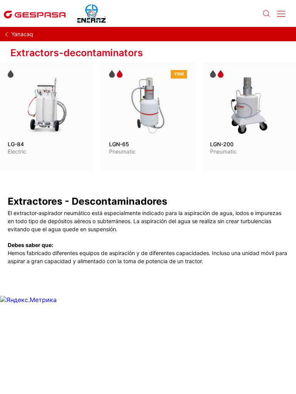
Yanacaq (22, 34)
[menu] (281, 13)
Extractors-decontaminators (76, 52)
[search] (266, 14)
